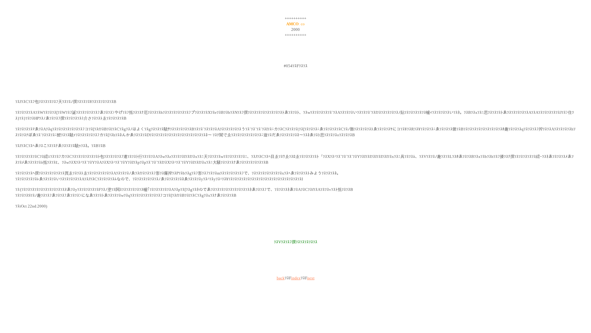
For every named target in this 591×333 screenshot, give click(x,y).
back (281, 278)
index (296, 278)
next (311, 278)
